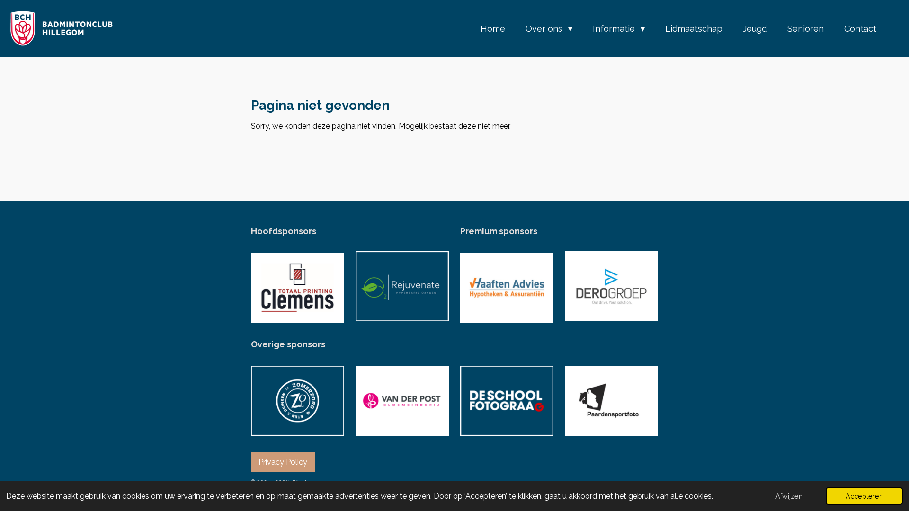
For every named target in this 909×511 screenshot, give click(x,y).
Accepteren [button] (864, 496)
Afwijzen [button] (788, 496)
